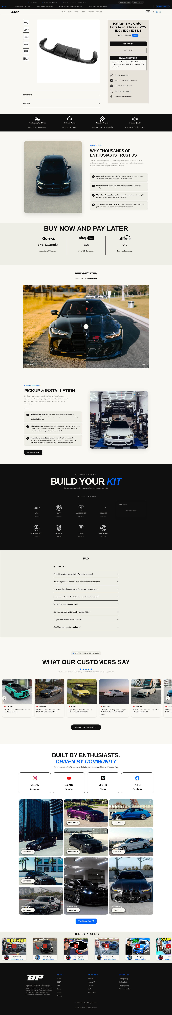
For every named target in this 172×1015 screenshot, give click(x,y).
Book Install (125, 2)
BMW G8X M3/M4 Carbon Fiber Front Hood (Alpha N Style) (15, 711)
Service (91, 12)
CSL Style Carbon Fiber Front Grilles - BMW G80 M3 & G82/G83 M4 (47, 711)
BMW (70, 12)
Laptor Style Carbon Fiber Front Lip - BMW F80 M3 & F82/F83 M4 (79, 711)
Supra (84, 12)
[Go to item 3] (26, 37)
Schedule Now (33, 452)
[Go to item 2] (26, 30)
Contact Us (138, 2)
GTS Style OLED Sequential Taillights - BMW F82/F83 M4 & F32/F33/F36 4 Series (112, 712)
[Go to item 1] (26, 22)
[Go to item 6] (26, 58)
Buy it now (128, 50)
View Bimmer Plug (84, 921)
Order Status (92, 992)
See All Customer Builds (86, 727)
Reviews (90, 985)
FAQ (89, 989)
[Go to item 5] (26, 51)
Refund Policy (123, 982)
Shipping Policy (124, 985)
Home (63, 12)
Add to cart (128, 44)
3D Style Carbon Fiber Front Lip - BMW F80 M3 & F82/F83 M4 (145, 711)
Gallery (99, 12)
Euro (77, 12)
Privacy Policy (123, 979)
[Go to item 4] (26, 44)
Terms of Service (124, 989)
